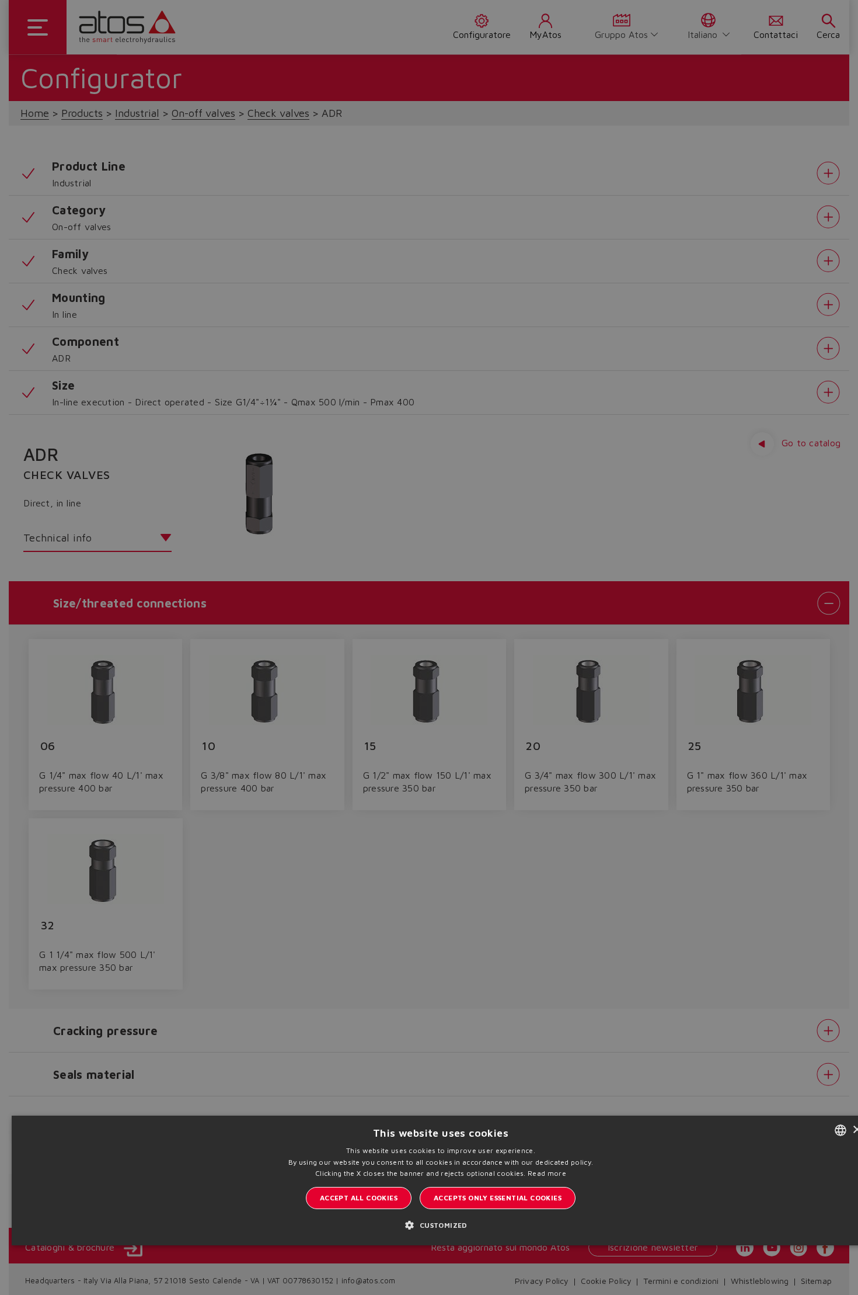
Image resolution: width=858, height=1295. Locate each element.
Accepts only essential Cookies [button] (497, 1197)
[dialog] (429, 647)
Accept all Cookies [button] (358, 1197)
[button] (440, 1224)
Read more (547, 1173)
